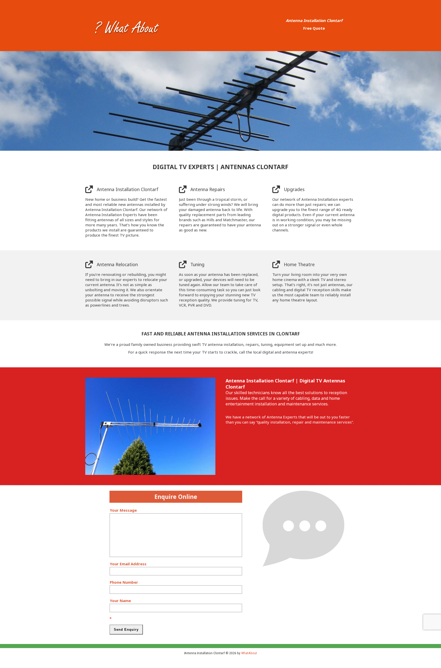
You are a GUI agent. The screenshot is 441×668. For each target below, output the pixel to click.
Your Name (120, 600)
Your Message (123, 510)
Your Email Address (128, 563)
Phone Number (124, 582)
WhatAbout (249, 653)
